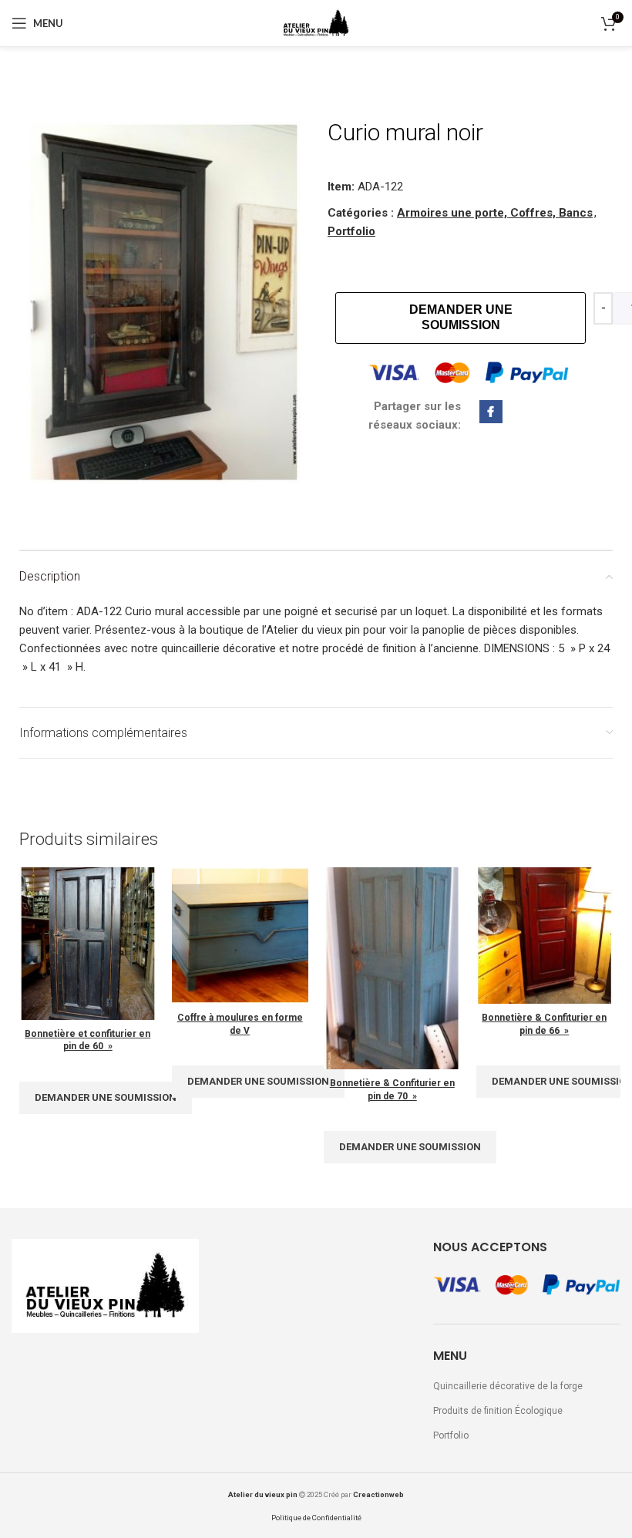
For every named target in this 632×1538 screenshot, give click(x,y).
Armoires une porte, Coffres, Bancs (495, 213)
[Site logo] (316, 22)
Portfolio (351, 231)
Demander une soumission (461, 317)
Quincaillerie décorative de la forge (508, 1386)
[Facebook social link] (577, 23)
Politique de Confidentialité (316, 1517)
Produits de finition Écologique (498, 1410)
